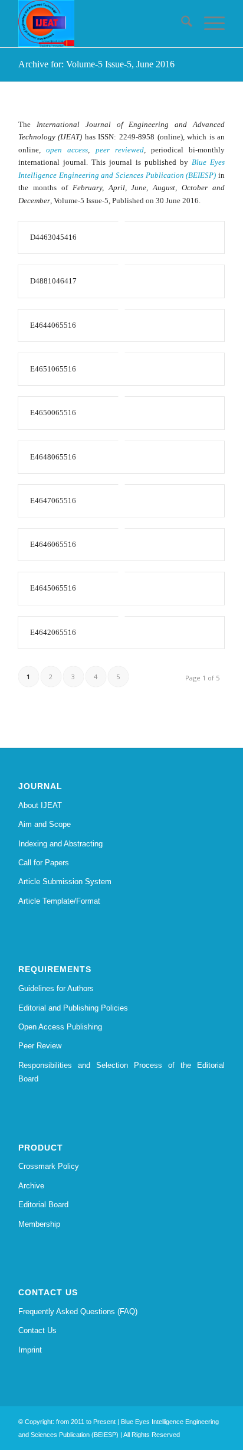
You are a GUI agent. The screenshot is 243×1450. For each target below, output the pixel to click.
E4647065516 (53, 500)
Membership (39, 1224)
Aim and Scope (44, 824)
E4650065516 (53, 412)
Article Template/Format (59, 901)
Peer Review (39, 1045)
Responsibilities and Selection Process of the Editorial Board (121, 1072)
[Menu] (208, 23)
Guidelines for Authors (56, 988)
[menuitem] (180, 23)
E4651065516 (53, 368)
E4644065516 (53, 325)
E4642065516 (53, 632)
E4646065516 (53, 544)
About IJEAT (40, 805)
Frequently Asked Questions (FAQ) (77, 1311)
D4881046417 (53, 280)
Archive (31, 1185)
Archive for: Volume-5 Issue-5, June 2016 (96, 64)
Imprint (30, 1349)
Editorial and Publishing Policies (73, 1007)
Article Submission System (64, 881)
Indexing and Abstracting (60, 843)
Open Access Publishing (60, 1026)
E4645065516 (53, 588)
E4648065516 (53, 456)
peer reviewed (120, 149)
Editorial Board (43, 1204)
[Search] (180, 23)
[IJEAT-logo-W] (100, 23)
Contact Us (37, 1330)
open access (67, 149)
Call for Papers (43, 862)
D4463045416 (53, 237)
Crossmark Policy (48, 1166)
